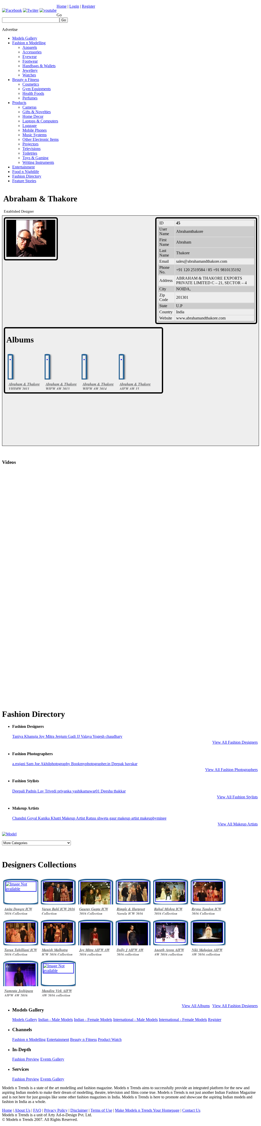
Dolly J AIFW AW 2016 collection (130, 952)
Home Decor (32, 116)
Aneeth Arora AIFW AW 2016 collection (169, 952)
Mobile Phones (34, 130)
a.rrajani (19, 764)
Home (62, 6)
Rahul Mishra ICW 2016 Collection (168, 911)
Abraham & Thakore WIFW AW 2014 (98, 386)
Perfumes (29, 98)
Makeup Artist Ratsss (79, 818)
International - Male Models (135, 1019)
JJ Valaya (85, 736)
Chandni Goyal (25, 818)
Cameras (29, 107)
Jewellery (30, 70)
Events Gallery (52, 1059)
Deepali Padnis (24, 791)
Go (59, 15)
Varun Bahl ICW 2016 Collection (58, 911)
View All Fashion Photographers (231, 769)
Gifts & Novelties (36, 112)
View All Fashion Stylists (237, 797)
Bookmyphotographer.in (91, 764)
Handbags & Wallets (39, 66)
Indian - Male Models (55, 1019)
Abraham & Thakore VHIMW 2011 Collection (24, 389)
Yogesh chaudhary (107, 736)
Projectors (30, 144)
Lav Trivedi (47, 791)
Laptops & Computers (40, 121)
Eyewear (29, 56)
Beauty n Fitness (25, 79)
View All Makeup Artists (238, 824)
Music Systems (34, 135)
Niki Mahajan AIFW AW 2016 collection (207, 952)
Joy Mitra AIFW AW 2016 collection (94, 952)
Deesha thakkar (113, 791)
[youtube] (48, 10)
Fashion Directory (26, 176)
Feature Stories (24, 181)
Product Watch (110, 1039)
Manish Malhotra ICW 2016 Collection (57, 952)
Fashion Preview (25, 1059)
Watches (29, 75)
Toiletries (29, 153)
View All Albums (196, 1006)
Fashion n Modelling (29, 43)
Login (74, 6)
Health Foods (33, 93)
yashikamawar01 (86, 791)
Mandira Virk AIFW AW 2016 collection (57, 993)
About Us (22, 1110)
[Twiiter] (30, 10)
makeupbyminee (153, 818)
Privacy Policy (56, 1110)
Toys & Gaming (35, 158)
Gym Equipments (36, 89)
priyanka (64, 791)
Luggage (29, 125)
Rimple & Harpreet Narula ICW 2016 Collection (131, 913)
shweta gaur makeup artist (118, 818)
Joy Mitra (47, 736)
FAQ (37, 1110)
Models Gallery (24, 38)
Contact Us (191, 1110)
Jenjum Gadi (66, 736)
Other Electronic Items (40, 139)
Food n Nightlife (25, 171)
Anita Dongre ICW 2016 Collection (18, 911)
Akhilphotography (56, 764)
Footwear (30, 61)
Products (19, 102)
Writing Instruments (38, 162)
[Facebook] (12, 10)
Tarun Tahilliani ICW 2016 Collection (20, 952)
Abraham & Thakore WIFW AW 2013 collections (61, 389)
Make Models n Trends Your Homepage (147, 1110)
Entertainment (23, 167)
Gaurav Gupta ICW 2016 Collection (93, 911)
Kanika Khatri (50, 818)
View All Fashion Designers (235, 742)
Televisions (31, 148)
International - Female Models (183, 1019)
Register (88, 6)
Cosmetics (30, 84)
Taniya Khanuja (25, 736)
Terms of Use (101, 1110)
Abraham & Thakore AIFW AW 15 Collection (135, 389)
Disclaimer (79, 1110)
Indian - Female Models (93, 1019)
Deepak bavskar (124, 764)
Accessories (32, 52)
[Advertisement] (166, 34)
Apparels (29, 47)
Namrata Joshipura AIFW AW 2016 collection (18, 995)
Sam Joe (33, 764)
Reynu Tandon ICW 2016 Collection (206, 911)
